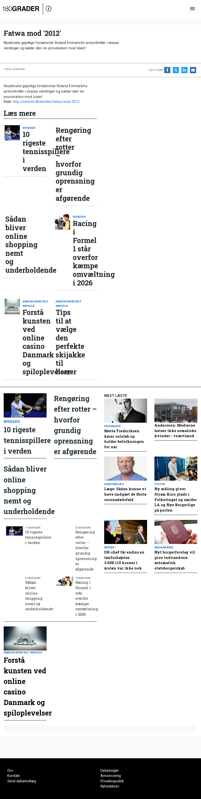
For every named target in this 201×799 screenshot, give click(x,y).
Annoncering (110, 776)
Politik (159, 484)
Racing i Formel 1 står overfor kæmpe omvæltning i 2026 (85, 253)
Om (10, 771)
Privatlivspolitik (112, 781)
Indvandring (163, 547)
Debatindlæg (114, 484)
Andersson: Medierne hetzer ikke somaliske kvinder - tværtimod (175, 430)
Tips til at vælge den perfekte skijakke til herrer (68, 342)
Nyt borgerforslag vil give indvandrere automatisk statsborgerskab (174, 560)
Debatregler (109, 771)
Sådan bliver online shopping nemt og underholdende (17, 244)
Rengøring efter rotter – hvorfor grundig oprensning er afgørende (68, 164)
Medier (109, 547)
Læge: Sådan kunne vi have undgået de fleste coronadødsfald (125, 494)
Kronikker (112, 426)
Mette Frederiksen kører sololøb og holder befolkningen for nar (124, 439)
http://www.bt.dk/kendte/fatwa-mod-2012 (46, 102)
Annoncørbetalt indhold (35, 303)
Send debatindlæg (21, 781)
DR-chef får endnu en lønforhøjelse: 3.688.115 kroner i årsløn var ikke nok (124, 560)
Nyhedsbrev (109, 786)
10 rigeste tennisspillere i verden (35, 151)
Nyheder (29, 128)
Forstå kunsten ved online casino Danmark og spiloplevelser (35, 342)
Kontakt (13, 776)
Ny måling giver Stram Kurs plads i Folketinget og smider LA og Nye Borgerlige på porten (175, 499)
